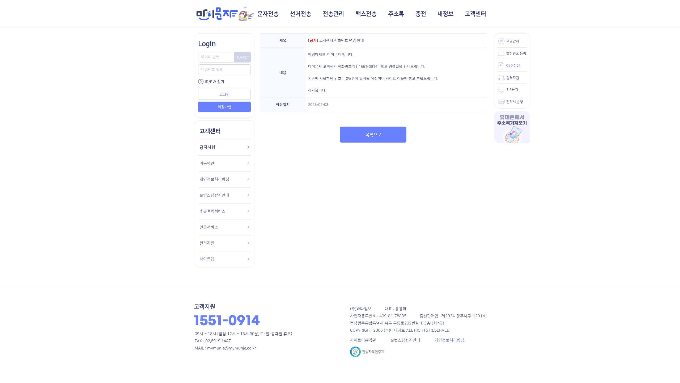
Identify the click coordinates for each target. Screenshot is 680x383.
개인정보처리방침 (214, 179)
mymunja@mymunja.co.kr (231, 348)
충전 (420, 14)
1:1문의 (512, 89)
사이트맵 (206, 259)
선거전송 (300, 14)
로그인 (224, 95)
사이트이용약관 (363, 340)
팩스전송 (366, 14)
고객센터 (475, 14)
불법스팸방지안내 (214, 195)
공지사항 (207, 147)
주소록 (396, 14)
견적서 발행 (514, 102)
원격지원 (206, 243)
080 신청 (513, 65)
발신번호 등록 (516, 53)
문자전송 (268, 14)
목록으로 (373, 134)
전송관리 (333, 14)
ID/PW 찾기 (214, 82)
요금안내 (512, 41)
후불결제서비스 (212, 211)
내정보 (445, 14)
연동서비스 (208, 227)
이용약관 (206, 163)
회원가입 (224, 107)
